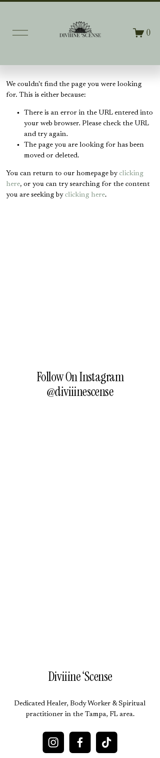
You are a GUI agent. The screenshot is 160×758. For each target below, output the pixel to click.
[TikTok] (106, 742)
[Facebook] (80, 742)
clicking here (85, 194)
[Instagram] (53, 742)
